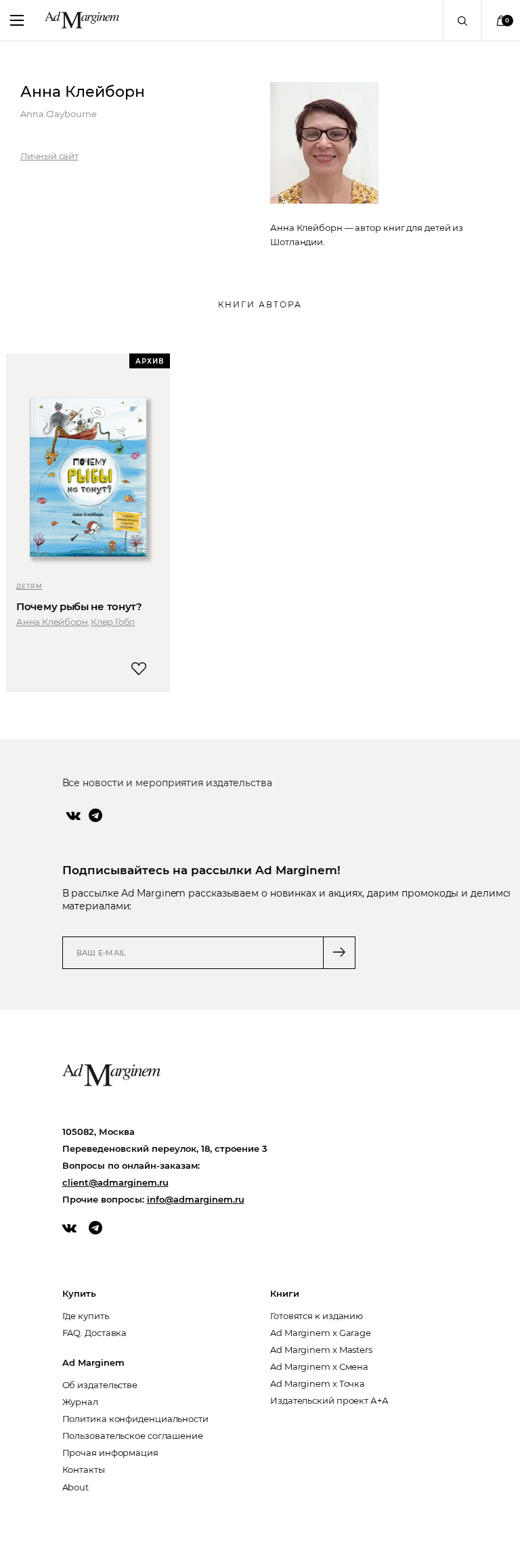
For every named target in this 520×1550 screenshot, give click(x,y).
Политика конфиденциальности (135, 1418)
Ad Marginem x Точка (317, 1383)
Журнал (80, 1401)
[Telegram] (95, 815)
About (75, 1487)
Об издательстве (100, 1384)
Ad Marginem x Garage (320, 1332)
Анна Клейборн (51, 621)
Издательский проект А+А (329, 1400)
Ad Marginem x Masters (321, 1349)
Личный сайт (49, 155)
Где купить (85, 1315)
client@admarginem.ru (115, 1182)
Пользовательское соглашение (132, 1435)
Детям (29, 586)
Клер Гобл (113, 621)
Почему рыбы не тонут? (79, 606)
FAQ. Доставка (94, 1332)
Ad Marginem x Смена (319, 1366)
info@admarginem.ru (195, 1199)
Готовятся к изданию (316, 1315)
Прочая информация (110, 1452)
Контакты (83, 1469)
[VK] (73, 815)
